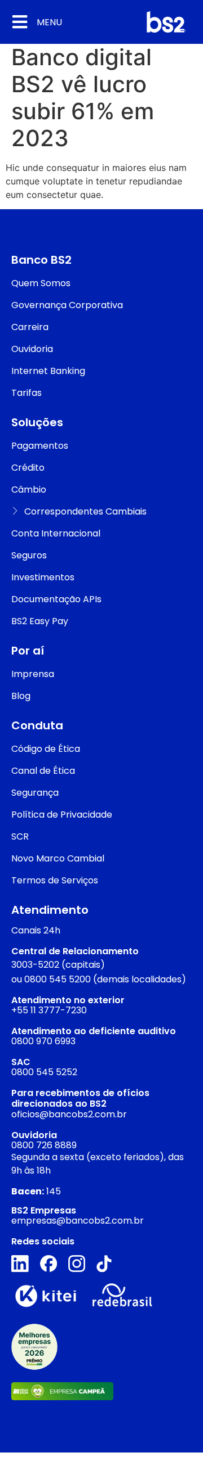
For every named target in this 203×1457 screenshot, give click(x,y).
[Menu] (19, 21)
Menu (49, 22)
